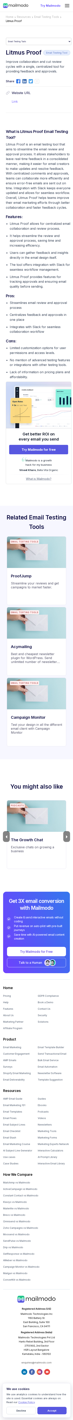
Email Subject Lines (14, 1124)
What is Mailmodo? (38, 479)
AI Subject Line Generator (17, 1150)
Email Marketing (12, 1047)
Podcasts (43, 1111)
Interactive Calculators (50, 1150)
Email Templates (12, 1111)
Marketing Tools (47, 1131)
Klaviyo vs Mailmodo (15, 1202)
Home (9, 16)
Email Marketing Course (16, 1144)
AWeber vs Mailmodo (15, 1260)
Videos (42, 1118)
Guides (42, 1098)
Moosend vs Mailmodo (16, 1234)
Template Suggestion (50, 1079)
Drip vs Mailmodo (13, 1247)
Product (9, 1039)
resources (24, 16)
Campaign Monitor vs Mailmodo (21, 1266)
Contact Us (44, 1008)
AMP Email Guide (12, 1098)
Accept (51, 1410)
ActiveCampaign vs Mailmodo (20, 1189)
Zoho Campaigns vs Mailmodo (20, 1227)
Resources (12, 1091)
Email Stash (9, 1137)
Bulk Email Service (48, 1060)
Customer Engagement (16, 1053)
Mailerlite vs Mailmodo (16, 1208)
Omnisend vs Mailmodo (16, 1221)
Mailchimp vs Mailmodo (16, 1182)
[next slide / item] (66, 836)
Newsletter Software (50, 1073)
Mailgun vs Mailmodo (15, 1273)
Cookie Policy (26, 1402)
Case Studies (10, 1163)
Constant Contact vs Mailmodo (20, 1195)
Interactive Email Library (51, 1163)
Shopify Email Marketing (17, 1073)
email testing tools (46, 16)
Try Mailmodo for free (39, 450)
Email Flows (10, 1118)
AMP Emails (9, 1060)
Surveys (7, 1066)
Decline (21, 1410)
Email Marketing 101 (14, 1105)
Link (15, 101)
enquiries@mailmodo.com (36, 1362)
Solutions (43, 1021)
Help (6, 1002)
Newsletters (45, 1124)
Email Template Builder (51, 1047)
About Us (8, 1015)
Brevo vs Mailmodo (14, 1214)
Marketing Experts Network (53, 1144)
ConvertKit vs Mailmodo (17, 1279)
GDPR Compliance (48, 995)
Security (42, 1015)
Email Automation (47, 1066)
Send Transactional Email (52, 1053)
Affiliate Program (12, 1028)
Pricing (7, 995)
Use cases (9, 1157)
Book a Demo (45, 1002)
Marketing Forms (47, 1137)
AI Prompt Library (47, 1157)
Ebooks (42, 1105)
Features (8, 1008)
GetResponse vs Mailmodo (18, 1253)
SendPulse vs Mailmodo (17, 1240)
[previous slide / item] (6, 836)
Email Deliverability (14, 1079)
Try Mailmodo (50, 5)
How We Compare (18, 1175)
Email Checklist (11, 1131)
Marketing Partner (13, 1021)
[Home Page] (15, 5)
